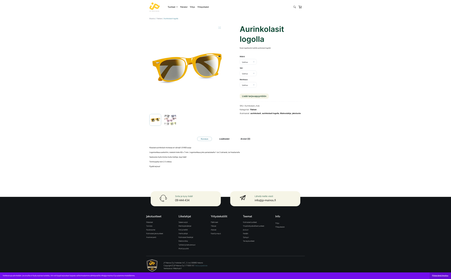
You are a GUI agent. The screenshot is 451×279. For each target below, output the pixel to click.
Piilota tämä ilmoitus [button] (440, 276)
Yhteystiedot (203, 7)
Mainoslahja (285, 113)
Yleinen (159, 19)
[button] (219, 27)
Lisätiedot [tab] (224, 139)
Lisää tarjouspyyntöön (254, 96)
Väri (241, 68)
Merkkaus (244, 80)
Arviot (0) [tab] (245, 139)
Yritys (192, 7)
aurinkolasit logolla (270, 113)
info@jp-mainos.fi (265, 200)
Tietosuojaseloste (201, 266)
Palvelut (183, 7)
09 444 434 (182, 200)
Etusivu (152, 19)
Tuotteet (171, 7)
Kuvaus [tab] (204, 139)
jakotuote (296, 113)
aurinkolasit (255, 113)
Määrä (242, 56)
